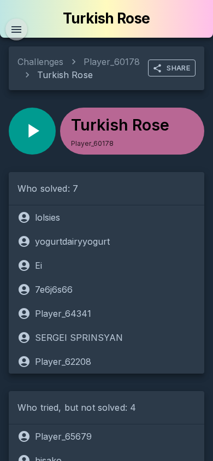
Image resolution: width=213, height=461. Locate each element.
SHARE (178, 67)
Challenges (40, 61)
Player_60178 (112, 61)
